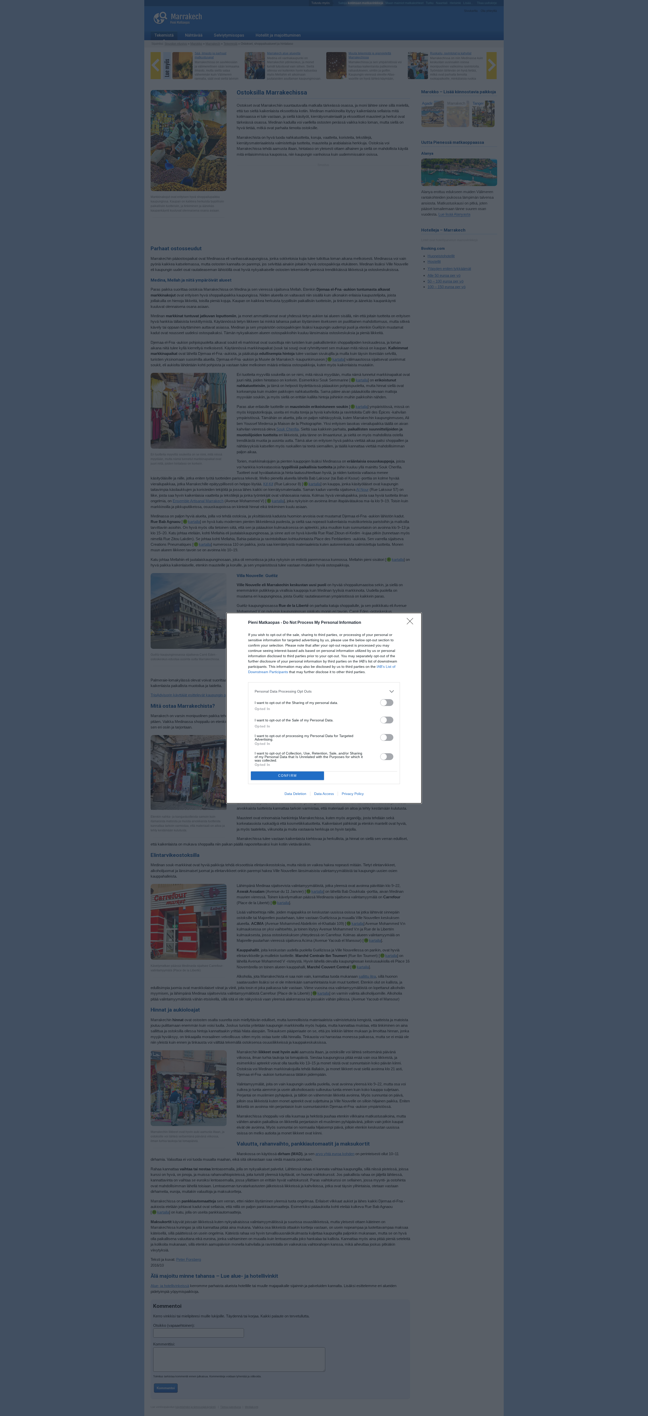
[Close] (411, 623)
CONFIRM (287, 776)
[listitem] (324, 691)
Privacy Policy (353, 794)
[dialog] (324, 708)
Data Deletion (295, 794)
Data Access (324, 794)
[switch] (386, 702)
